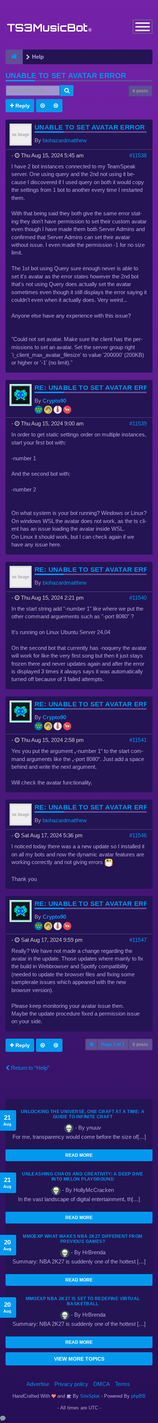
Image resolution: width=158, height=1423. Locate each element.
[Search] (66, 90)
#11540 (138, 598)
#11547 (138, 940)
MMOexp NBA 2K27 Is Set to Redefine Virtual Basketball (83, 1301)
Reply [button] (22, 106)
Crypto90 (54, 401)
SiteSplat (89, 1396)
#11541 (138, 740)
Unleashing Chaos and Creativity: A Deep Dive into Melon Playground (82, 1176)
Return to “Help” (29, 1068)
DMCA (101, 1384)
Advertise (37, 1384)
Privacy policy (71, 1384)
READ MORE (79, 1155)
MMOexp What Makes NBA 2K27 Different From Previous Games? (82, 1239)
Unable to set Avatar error (66, 76)
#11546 (138, 835)
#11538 (138, 155)
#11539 (138, 423)
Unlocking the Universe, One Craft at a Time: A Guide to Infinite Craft (82, 1114)
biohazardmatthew (65, 140)
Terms (122, 1384)
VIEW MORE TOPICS (79, 1359)
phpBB (138, 1396)
